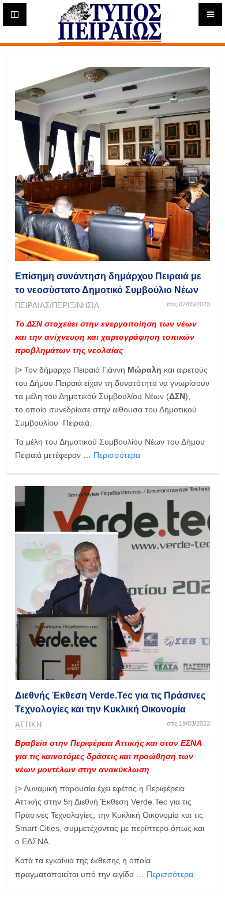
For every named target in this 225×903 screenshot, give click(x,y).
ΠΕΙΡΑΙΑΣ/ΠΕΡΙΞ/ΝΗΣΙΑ (57, 305)
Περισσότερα (116, 455)
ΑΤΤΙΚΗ (28, 724)
